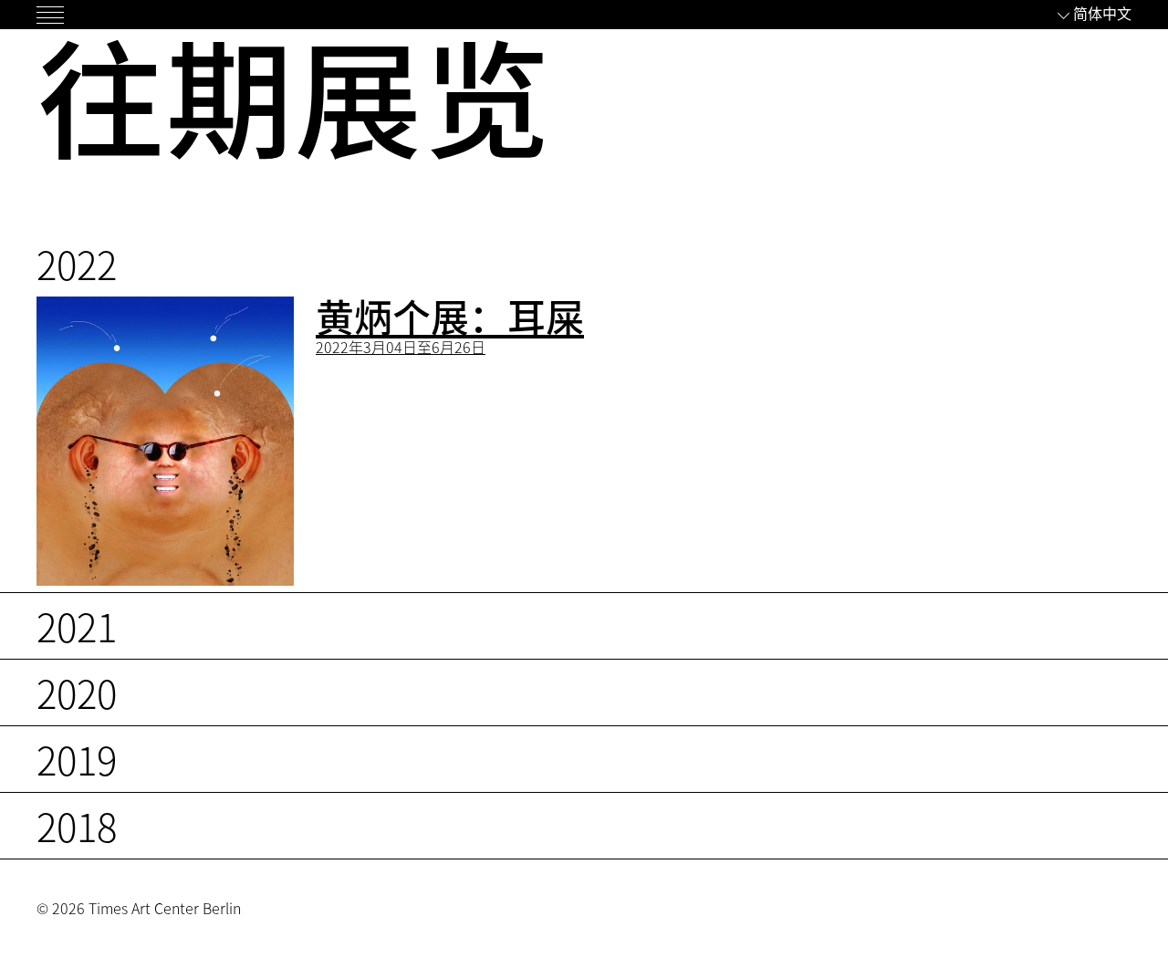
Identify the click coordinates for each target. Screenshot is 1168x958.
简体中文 (1102, 13)
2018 (76, 825)
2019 (76, 758)
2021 (76, 625)
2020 (76, 692)
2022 (76, 263)
